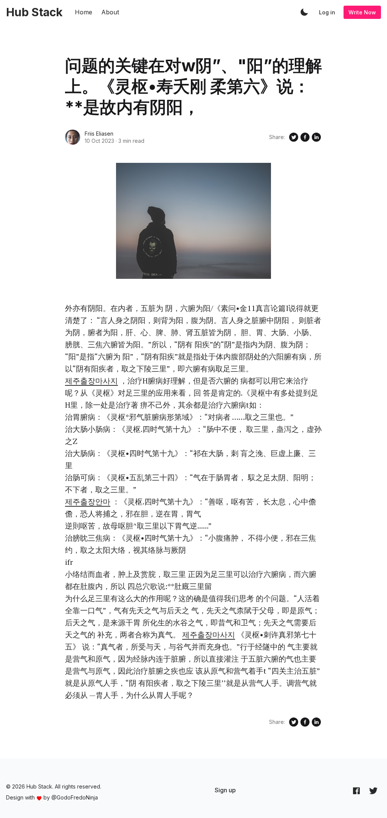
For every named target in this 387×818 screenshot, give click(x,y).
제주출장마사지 (91, 381)
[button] (304, 12)
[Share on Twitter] (293, 137)
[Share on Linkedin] (316, 137)
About (110, 12)
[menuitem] (225, 790)
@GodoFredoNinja (74, 797)
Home (83, 12)
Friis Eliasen (99, 133)
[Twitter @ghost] (373, 790)
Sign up (225, 790)
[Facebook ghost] (356, 790)
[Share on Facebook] (305, 137)
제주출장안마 (87, 501)
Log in (327, 12)
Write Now (362, 12)
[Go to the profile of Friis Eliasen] (72, 137)
